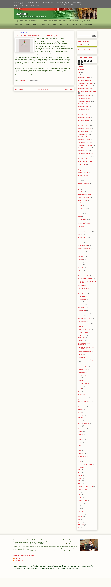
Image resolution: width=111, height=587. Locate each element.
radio (51, 27)
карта (43, 24)
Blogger (73, 575)
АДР (79, 72)
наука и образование (84, 329)
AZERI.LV (17, 558)
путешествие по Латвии (85, 364)
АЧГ (79, 178)
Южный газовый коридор (85, 464)
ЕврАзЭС (80, 229)
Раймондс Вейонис (83, 372)
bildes (57, 27)
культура (80, 267)
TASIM (80, 522)
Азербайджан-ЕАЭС (84, 98)
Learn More (89, 4)
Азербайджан (18, 24)
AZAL (79, 481)
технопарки (81, 394)
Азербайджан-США (83, 136)
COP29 (80, 497)
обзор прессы (82, 337)
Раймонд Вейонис (83, 366)
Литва (80, 273)
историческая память (84, 248)
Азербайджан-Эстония (84, 156)
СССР (80, 388)
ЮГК (79, 461)
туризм (80, 409)
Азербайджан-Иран (83, 106)
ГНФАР (80, 211)
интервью (81, 240)
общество (81, 340)
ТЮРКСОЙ (81, 417)
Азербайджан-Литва (84, 125)
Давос (80, 216)
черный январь (82, 437)
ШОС (79, 450)
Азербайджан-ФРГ (83, 150)
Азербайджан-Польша (84, 128)
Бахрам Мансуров (83, 183)
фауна (80, 426)
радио (54, 24)
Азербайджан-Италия (84, 112)
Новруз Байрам (82, 335)
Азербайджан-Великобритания (87, 91)
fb (78, 505)
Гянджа (80, 214)
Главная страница (43, 89)
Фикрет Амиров (82, 428)
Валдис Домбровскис (84, 197)
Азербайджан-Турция (84, 139)
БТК (79, 189)
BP (79, 492)
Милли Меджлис (83, 293)
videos (63, 27)
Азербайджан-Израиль (84, 104)
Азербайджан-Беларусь (85, 86)
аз (78, 75)
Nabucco (80, 511)
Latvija (27, 27)
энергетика (81, 459)
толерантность (82, 397)
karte (40, 27)
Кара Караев (81, 256)
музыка (80, 315)
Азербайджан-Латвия (84, 123)
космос (80, 264)
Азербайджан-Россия (84, 131)
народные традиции (84, 324)
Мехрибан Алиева (83, 285)
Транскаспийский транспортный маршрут (85, 400)
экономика (81, 453)
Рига (79, 377)
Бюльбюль (81, 191)
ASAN (79, 478)
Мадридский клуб (83, 275)
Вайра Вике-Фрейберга (84, 194)
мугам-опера (82, 310)
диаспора (81, 226)
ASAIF (80, 475)
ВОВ (79, 202)
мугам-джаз (81, 304)
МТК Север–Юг (82, 299)
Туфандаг (81, 415)
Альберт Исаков (82, 167)
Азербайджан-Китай (84, 120)
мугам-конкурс (82, 307)
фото (61, 24)
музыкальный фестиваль (85, 318)
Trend (16, 76)
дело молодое (82, 219)
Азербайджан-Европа (84, 101)
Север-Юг (81, 380)
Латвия (28, 24)
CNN (79, 494)
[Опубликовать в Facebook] (36, 80)
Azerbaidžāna (18, 27)
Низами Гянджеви (83, 332)
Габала (80, 205)
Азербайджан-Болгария (85, 88)
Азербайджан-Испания (84, 109)
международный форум (85, 278)
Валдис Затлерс (82, 200)
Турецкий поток (82, 406)
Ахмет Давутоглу (83, 175)
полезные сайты (76, 24)
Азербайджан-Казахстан (85, 115)
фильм (80, 431)
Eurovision (81, 503)
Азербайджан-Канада (84, 117)
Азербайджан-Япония (84, 159)
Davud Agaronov (82, 500)
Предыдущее (68, 89)
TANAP (80, 516)
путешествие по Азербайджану (87, 360)
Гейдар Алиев (82, 208)
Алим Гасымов (82, 164)
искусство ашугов (83, 245)
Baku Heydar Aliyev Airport (85, 486)
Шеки (79, 445)
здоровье (80, 234)
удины (80, 420)
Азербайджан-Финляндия (85, 145)
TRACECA (81, 525)
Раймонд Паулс (82, 369)
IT (78, 508)
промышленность (83, 357)
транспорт (81, 404)
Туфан (80, 412)
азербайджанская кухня (85, 161)
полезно (80, 354)
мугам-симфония (83, 313)
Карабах (80, 259)
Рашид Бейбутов (83, 375)
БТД (79, 186)
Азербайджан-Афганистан (85, 83)
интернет (80, 242)
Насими (80, 326)
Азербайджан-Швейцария (85, 153)
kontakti (77, 27)
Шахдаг (80, 442)
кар (79, 253)
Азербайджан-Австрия (84, 80)
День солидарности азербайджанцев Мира (84, 222)
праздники (35, 24)
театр (79, 391)
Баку (79, 180)
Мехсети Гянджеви (83, 288)
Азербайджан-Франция (84, 148)
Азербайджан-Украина (84, 142)
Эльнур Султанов (83, 456)
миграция (81, 291)
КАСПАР (80, 262)
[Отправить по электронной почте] (31, 80)
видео (67, 24)
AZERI (80, 483)
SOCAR (80, 514)
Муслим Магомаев (83, 321)
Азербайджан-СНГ (83, 134)
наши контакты (88, 24)
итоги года (81, 251)
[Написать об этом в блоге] (32, 80)
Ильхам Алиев (82, 237)
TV (49, 24)
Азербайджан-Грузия (84, 95)
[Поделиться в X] (34, 80)
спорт (79, 386)
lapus (70, 27)
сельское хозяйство (83, 383)
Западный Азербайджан (85, 231)
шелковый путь (82, 448)
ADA (79, 470)
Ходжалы (80, 434)
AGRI (79, 472)
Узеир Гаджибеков (83, 423)
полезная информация (84, 351)
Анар (79, 170)
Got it (97, 4)
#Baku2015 (81, 69)
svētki (33, 27)
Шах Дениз (81, 439)
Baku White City (82, 489)
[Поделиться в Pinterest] (37, 80)
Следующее (19, 89)
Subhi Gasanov (19, 560)
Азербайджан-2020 (83, 77)
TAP (79, 519)
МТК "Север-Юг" (83, 296)
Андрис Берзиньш (83, 172)
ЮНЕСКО (81, 467)
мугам (80, 302)
